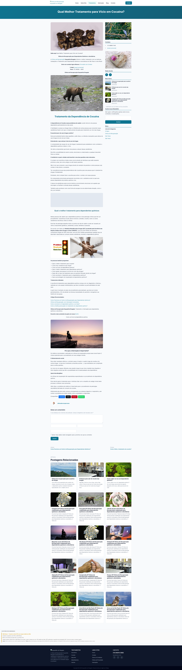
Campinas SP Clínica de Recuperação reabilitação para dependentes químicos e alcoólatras (121, 100)
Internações (95, 662)
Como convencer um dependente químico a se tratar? (65, 304)
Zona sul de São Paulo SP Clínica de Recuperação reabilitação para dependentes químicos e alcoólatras (118, 609)
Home (76, 3)
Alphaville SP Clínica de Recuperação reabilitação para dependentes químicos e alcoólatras (63, 576)
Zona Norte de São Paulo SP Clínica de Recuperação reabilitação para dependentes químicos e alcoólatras (91, 609)
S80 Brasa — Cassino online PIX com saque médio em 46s (17, 634)
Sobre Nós (83, 3)
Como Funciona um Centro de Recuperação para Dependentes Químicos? (70, 300)
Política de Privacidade (97, 660)
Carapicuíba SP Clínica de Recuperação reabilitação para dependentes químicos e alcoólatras (90, 576)
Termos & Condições (97, 657)
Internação (101, 3)
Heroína (73, 662)
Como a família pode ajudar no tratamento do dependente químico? (69, 306)
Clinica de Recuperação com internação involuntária (65, 302)
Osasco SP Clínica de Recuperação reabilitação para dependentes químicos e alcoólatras (117, 576)
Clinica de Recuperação (111, 133)
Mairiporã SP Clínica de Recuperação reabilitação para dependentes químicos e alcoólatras (63, 609)
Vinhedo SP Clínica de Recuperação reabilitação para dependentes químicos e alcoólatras (118, 543)
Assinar (118, 122)
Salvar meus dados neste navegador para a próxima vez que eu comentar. (72, 435)
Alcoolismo (74, 652)
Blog (107, 3)
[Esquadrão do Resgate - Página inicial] (57, 3)
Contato (113, 3)
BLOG (76, 314)
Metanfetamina (74, 660)
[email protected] (79, 67)
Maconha (73, 657)
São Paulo (108, 136)
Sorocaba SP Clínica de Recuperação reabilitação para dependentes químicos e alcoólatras (90, 510)
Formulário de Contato (86, 64)
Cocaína (73, 655)
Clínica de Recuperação (58, 59)
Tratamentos (92, 3)
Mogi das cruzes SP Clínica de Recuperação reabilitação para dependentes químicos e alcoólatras (63, 543)
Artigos (107, 131)
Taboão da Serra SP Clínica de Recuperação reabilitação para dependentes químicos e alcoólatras (118, 510)
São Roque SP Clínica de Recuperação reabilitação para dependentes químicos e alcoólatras (91, 543)
